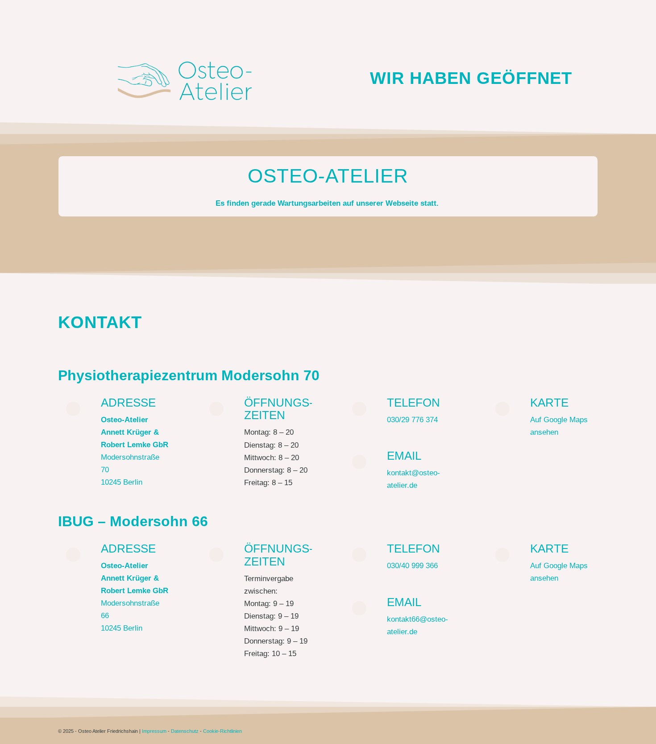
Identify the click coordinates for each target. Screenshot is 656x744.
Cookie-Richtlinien (222, 731)
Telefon (413, 402)
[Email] (359, 462)
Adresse (128, 402)
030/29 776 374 (412, 420)
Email (404, 455)
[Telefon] (359, 409)
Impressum (154, 731)
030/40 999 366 (412, 565)
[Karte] (502, 409)
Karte (549, 402)
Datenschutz (185, 731)
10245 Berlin (121, 482)
